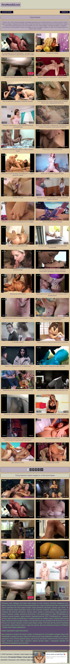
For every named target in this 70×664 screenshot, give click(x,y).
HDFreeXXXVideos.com (16, 25)
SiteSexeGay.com (47, 22)
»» (42, 470)
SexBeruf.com (31, 27)
